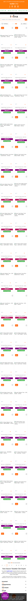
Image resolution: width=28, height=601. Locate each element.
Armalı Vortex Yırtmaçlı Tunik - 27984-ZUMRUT (21, 523)
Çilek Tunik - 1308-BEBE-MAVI (6, 464)
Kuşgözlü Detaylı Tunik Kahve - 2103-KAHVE (7, 166)
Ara (26, 19)
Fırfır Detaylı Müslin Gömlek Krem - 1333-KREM (7, 345)
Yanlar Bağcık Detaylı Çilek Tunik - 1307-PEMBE (21, 345)
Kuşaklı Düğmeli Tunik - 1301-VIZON (21, 404)
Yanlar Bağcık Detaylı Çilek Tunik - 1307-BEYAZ (7, 404)
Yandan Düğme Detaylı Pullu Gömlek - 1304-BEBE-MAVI (7, 226)
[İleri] (23, 565)
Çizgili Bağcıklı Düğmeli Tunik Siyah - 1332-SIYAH (7, 553)
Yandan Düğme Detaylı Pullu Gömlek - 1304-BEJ (7, 196)
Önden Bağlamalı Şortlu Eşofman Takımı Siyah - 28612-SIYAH (21, 47)
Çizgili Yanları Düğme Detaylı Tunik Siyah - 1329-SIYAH (7, 77)
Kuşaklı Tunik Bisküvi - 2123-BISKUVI (7, 315)
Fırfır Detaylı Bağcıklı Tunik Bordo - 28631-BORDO (7, 434)
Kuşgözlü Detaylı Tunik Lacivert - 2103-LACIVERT (21, 434)
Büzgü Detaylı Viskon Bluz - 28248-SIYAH (21, 285)
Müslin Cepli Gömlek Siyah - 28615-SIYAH (21, 553)
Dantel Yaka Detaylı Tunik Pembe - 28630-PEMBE (21, 226)
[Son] (26, 565)
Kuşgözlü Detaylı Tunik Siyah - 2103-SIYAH (21, 107)
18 (21, 565)
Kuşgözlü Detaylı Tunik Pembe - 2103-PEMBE (7, 107)
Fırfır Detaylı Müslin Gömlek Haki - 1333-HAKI (21, 464)
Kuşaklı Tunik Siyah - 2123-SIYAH (6, 523)
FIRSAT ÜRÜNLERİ (5, 595)
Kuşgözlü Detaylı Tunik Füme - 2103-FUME (7, 47)
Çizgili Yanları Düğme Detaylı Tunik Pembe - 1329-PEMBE (21, 196)
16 (16, 565)
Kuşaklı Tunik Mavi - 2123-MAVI (20, 315)
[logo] (14, 16)
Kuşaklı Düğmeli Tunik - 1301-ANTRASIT (7, 285)
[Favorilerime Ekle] (12, 28)
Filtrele (6, 23)
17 (18, 565)
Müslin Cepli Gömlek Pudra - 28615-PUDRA (21, 166)
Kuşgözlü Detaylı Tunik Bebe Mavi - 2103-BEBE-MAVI (21, 77)
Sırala (24, 23)
